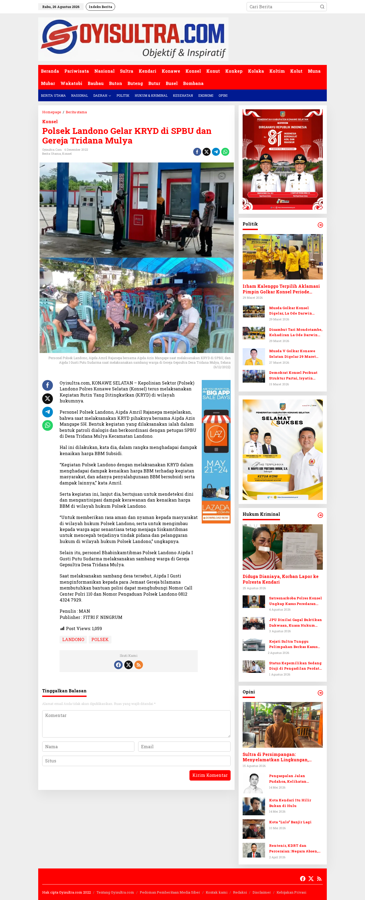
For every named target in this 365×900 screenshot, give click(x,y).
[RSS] (138, 665)
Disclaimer (262, 892)
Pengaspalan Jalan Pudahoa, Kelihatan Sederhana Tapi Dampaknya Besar (295, 778)
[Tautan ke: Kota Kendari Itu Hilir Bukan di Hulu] (254, 806)
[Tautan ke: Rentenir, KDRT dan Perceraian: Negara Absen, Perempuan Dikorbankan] (254, 849)
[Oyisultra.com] (133, 38)
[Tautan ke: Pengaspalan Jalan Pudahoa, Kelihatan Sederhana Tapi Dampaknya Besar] (254, 782)
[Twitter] (128, 665)
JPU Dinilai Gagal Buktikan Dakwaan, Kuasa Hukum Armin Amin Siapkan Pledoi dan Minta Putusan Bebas (295, 622)
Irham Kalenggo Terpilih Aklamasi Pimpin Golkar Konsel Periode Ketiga (281, 289)
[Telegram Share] (216, 152)
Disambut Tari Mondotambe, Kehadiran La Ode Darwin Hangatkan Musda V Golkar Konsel (295, 332)
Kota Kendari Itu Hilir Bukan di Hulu (290, 803)
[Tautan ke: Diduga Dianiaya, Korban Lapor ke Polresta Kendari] (283, 547)
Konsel (50, 121)
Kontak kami (216, 892)
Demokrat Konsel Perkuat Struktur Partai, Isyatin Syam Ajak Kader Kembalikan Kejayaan (293, 375)
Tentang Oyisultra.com (115, 892)
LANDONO (73, 639)
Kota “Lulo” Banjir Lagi (290, 822)
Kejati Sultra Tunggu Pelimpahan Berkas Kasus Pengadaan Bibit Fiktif (293, 644)
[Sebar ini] (197, 152)
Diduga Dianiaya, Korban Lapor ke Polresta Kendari (281, 579)
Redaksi (240, 892)
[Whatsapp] (225, 152)
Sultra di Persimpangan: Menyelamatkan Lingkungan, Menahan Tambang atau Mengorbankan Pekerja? (276, 757)
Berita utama (51, 154)
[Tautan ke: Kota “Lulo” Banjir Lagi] (254, 828)
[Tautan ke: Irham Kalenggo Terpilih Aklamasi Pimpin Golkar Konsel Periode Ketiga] (283, 257)
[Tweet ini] (207, 152)
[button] (322, 6)
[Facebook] (118, 665)
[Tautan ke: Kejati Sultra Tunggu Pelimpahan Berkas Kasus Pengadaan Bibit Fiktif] (254, 644)
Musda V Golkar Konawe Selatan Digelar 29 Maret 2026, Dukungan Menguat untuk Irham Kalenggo (293, 353)
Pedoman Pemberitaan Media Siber (170, 892)
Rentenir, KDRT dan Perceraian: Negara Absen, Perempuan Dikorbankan (293, 848)
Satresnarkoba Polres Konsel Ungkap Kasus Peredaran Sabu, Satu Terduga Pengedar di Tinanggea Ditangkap (296, 601)
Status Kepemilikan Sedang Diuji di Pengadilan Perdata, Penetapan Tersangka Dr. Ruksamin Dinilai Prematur (295, 666)
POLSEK (100, 639)
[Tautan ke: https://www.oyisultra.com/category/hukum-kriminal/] (320, 515)
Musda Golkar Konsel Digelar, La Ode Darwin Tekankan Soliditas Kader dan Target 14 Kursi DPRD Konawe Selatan (293, 310)
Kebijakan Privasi (291, 892)
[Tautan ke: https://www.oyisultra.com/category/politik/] (320, 225)
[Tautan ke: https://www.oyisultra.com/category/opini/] (320, 693)
